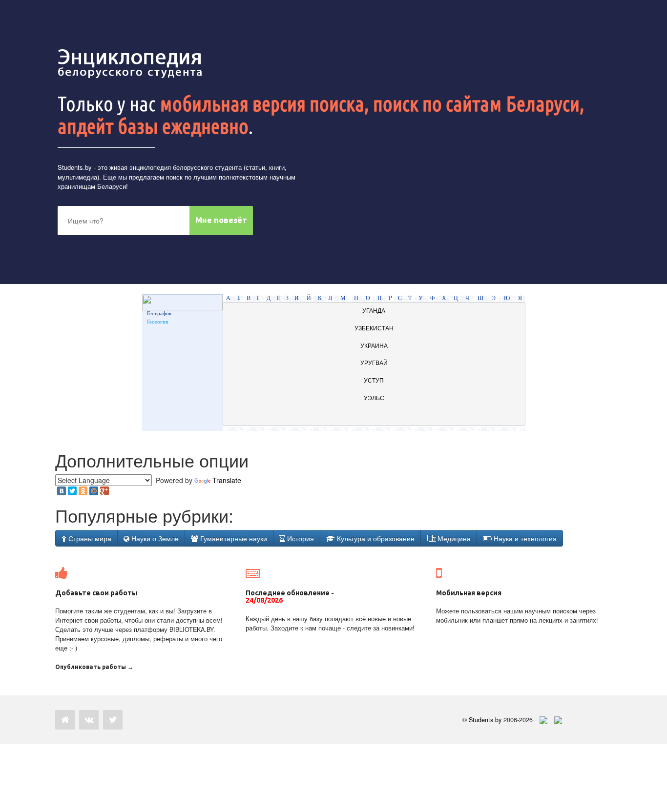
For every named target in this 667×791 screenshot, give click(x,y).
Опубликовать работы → (94, 667)
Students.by (75, 167)
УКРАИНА (374, 346)
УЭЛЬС (374, 398)
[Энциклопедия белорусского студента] (131, 63)
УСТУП (374, 380)
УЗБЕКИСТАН (374, 328)
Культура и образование (375, 538)
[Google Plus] (104, 491)
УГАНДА (373, 310)
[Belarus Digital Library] (541, 719)
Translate (226, 480)
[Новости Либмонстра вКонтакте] (89, 720)
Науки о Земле (154, 538)
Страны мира (88, 538)
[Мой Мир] (93, 491)
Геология (157, 322)
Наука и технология (524, 538)
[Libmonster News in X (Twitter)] (113, 720)
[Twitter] (72, 491)
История (299, 538)
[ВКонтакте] (61, 491)
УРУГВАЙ (374, 363)
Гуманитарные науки (232, 538)
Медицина (453, 538)
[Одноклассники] (83, 491)
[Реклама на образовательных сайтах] (558, 719)
